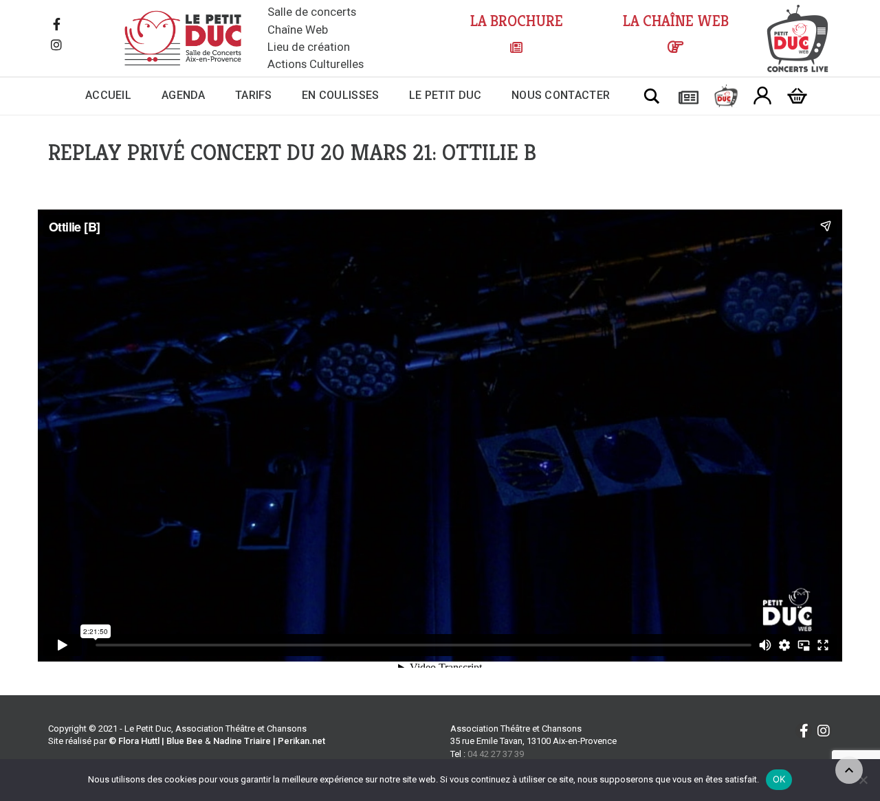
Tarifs (253, 95)
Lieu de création (308, 47)
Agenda (184, 95)
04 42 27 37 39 (496, 754)
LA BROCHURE (516, 21)
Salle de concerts (311, 12)
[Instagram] (56, 46)
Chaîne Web (297, 29)
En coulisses (341, 95)
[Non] (863, 780)
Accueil (108, 95)
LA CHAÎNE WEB (676, 21)
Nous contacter (561, 95)
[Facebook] (56, 25)
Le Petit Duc (445, 95)
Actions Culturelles (315, 64)
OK (779, 779)
